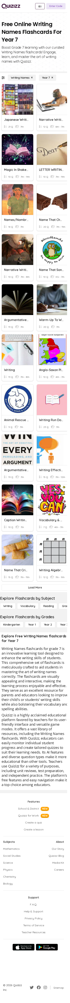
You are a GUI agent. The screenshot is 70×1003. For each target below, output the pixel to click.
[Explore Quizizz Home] (11, 6)
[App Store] (23, 947)
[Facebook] (39, 987)
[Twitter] (32, 987)
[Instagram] (45, 987)
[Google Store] (47, 947)
